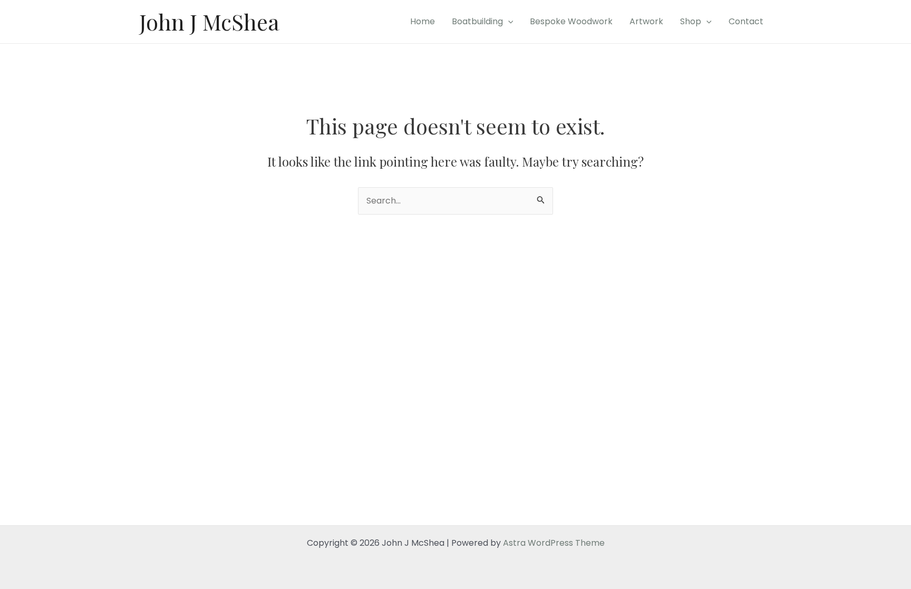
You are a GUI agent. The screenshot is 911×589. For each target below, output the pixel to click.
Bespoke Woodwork (571, 21)
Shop (690, 21)
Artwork (646, 21)
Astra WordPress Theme (554, 543)
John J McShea (209, 21)
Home (422, 21)
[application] (508, 22)
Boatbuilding (477, 21)
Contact (746, 21)
